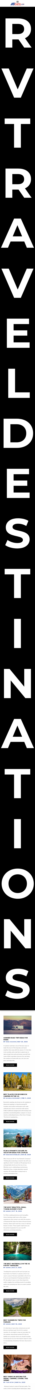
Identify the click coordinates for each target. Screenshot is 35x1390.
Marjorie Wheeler (13, 1154)
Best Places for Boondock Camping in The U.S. (15, 1095)
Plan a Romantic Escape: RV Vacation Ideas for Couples (16, 1151)
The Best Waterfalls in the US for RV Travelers (17, 1264)
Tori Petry (10, 1382)
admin (8, 1211)
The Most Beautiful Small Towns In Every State (15, 1208)
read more (10, 1065)
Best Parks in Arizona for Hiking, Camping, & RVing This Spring (16, 1378)
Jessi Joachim (11, 1041)
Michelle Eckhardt (13, 1098)
